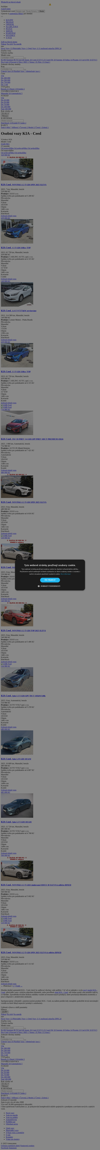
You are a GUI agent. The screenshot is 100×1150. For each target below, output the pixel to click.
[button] (50, 586)
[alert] (50, 575)
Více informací (66, 574)
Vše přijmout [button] (50, 580)
